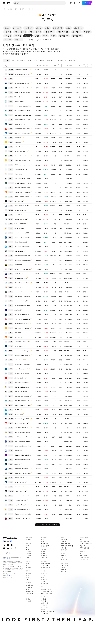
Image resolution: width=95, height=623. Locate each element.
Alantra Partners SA (20, 477)
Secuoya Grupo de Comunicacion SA (22, 187)
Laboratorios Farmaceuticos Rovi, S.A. (22, 115)
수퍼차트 (28, 539)
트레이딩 (63, 555)
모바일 (28, 599)
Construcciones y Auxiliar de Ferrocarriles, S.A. (22, 106)
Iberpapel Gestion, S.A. (21, 301)
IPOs (27, 579)
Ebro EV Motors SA (20, 491)
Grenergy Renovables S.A (22, 92)
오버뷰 (43, 551)
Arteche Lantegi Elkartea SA (22, 196)
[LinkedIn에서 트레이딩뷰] (4, 548)
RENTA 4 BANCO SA (20, 278)
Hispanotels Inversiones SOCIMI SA (22, 514)
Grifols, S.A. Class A (20, 482)
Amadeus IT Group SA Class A (22, 133)
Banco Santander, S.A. (21, 423)
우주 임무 (44, 575)
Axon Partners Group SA (21, 314)
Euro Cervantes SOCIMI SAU (22, 178)
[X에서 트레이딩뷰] (4, 545)
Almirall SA (17, 464)
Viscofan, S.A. (18, 137)
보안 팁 (43, 609)
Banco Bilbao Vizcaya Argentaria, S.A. (22, 237)
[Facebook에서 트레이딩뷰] (8, 545)
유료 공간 (63, 571)
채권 (27, 549)
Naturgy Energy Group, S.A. (22, 192)
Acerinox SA (18, 310)
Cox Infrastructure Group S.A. (22, 437)
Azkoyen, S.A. (18, 487)
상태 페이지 (44, 613)
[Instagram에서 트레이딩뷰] (15, 545)
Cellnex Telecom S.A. (20, 219)
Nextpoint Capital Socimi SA (22, 518)
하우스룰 (63, 548)
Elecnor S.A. (18, 174)
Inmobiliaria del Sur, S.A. (21, 341)
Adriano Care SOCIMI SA (21, 496)
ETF (27, 547)
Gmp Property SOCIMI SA (22, 110)
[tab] (7, 28)
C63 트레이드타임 (46, 593)
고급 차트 (82, 546)
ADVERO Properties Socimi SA (22, 400)
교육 (62, 557)
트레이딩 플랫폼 (84, 548)
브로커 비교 (44, 555)
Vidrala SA (17, 97)
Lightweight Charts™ (86, 544)
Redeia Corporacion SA (21, 369)
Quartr (11, 575)
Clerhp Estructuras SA (21, 242)
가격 (42, 542)
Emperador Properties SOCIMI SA (22, 468)
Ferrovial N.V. (18, 142)
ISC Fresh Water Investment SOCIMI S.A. (22, 373)
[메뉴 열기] (4, 3)
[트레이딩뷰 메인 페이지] (8, 3)
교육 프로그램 (84, 559)
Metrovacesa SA (19, 450)
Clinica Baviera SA (19, 124)
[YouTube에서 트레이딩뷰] (11, 545)
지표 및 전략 (64, 565)
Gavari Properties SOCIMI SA (23, 183)
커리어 (43, 581)
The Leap (44, 557)
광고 (81, 553)
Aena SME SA (18, 201)
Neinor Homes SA (19, 360)
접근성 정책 (44, 607)
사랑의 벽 (63, 542)
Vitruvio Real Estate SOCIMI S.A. (22, 305)
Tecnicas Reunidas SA (21, 205)
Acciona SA (17, 79)
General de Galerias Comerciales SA (22, 83)
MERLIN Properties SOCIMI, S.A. (22, 391)
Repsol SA (17, 215)
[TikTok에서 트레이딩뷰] (11, 548)
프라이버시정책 (45, 603)
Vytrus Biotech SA (19, 346)
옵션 (27, 589)
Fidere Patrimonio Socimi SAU (22, 156)
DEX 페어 (29, 555)
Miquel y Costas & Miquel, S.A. (22, 405)
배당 (27, 577)
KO (74, 3)
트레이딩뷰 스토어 (46, 589)
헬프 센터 (44, 579)
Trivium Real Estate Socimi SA (22, 160)
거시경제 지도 (30, 591)
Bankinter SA (18, 337)
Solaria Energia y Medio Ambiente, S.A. (22, 328)
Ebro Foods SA (18, 287)
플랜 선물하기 (45, 546)
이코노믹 (28, 573)
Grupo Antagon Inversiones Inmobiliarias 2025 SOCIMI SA (23, 74)
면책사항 (43, 601)
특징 (42, 539)
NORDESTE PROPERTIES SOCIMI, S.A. (23, 441)
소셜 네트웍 (64, 539)
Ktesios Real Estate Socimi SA (22, 260)
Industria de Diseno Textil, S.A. (22, 128)
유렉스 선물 (44, 565)
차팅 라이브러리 (84, 542)
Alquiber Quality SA (20, 378)
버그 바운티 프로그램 (47, 611)
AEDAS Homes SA (20, 251)
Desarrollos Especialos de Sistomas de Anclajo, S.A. (22, 246)
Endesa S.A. (18, 147)
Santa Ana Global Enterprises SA (22, 364)
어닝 (27, 575)
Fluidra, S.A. (18, 273)
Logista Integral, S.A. (20, 169)
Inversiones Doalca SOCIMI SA (22, 233)
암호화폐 (28, 551)
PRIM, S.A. (17, 409)
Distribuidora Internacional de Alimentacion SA (22, 165)
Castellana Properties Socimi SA (22, 505)
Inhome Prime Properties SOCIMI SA (22, 396)
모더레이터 (64, 550)
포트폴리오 (29, 585)
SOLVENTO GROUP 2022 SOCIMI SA (23, 428)
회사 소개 (44, 573)
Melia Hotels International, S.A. (22, 473)
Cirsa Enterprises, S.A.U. (21, 387)
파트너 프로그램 (84, 557)
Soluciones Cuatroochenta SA (22, 292)
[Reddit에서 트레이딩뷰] (15, 548)
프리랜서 (63, 569)
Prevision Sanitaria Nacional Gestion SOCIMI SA (22, 355)
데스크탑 (28, 601)
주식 (27, 545)
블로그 (43, 577)
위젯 (81, 539)
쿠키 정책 (44, 605)
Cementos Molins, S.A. (21, 151)
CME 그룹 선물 (45, 563)
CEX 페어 (29, 553)
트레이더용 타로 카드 (47, 591)
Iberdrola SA (18, 264)
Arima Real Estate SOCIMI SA (22, 459)
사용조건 (43, 599)
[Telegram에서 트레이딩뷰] (8, 548)
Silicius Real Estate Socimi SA (22, 455)
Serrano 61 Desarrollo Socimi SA (22, 269)
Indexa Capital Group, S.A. (22, 351)
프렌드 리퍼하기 (65, 544)
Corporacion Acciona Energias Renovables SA (22, 255)
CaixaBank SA (18, 414)
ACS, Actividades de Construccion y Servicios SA (22, 88)
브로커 (43, 553)
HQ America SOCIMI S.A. (22, 69)
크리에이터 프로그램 (67, 546)
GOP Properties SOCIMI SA (22, 319)
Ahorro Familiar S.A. (20, 210)
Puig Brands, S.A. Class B (22, 296)
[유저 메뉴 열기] (79, 3)
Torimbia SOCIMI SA (20, 224)
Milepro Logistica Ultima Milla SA (22, 283)
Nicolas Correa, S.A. (20, 500)
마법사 (63, 567)
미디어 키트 (44, 583)
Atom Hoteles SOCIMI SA (22, 323)
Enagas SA (17, 332)
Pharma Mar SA (19, 101)
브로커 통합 (83, 555)
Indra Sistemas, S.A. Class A (22, 119)
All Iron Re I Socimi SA (21, 382)
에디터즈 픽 (64, 559)
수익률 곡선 (29, 587)
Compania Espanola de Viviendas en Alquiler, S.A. (22, 509)
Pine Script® (30, 593)
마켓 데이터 (44, 544)
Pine (27, 557)
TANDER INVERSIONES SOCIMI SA (22, 432)
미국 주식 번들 (45, 567)
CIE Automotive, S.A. (20, 228)
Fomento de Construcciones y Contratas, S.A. (22, 446)
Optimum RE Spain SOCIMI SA (23, 419)
